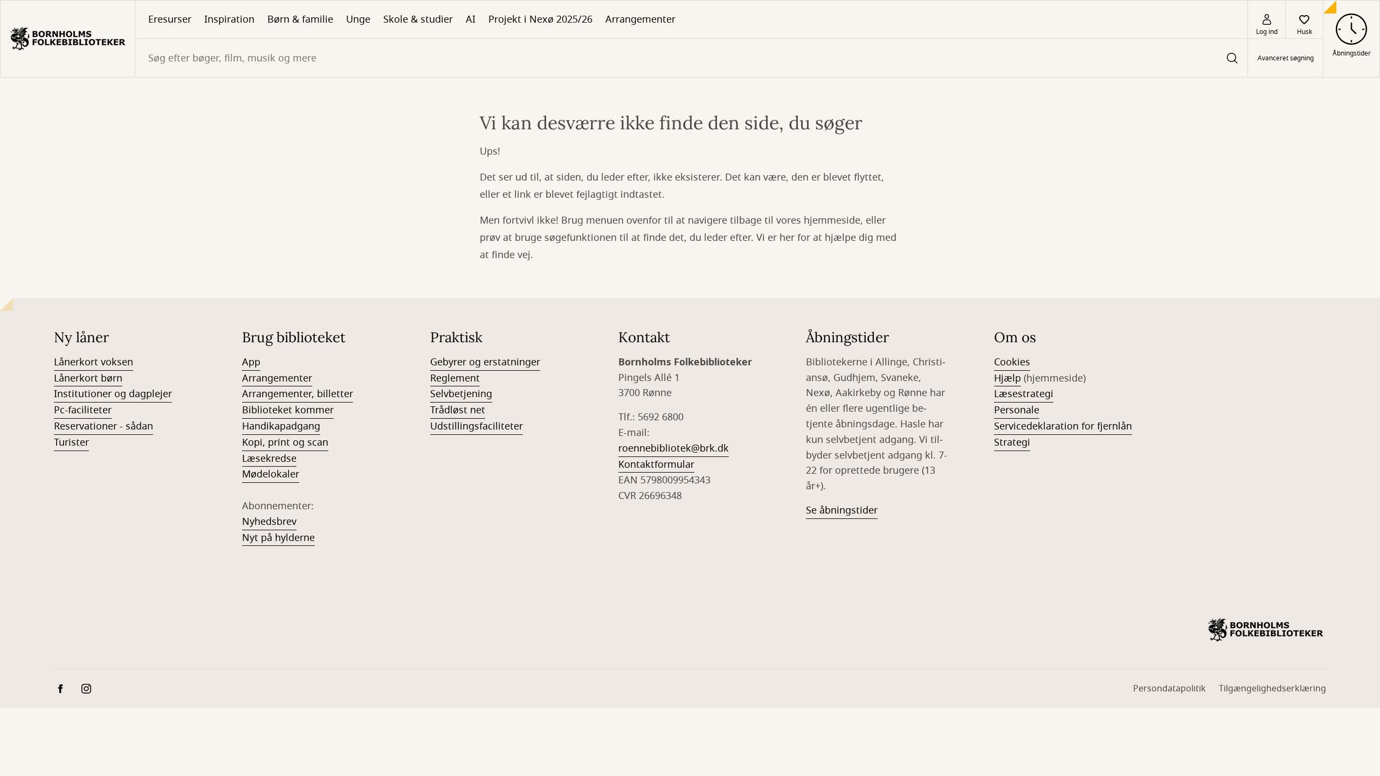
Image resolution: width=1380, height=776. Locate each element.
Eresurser (169, 19)
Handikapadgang (281, 426)
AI (470, 19)
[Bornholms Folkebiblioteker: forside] (68, 39)
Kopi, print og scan (285, 442)
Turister (71, 442)
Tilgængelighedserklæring (1272, 688)
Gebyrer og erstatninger (485, 362)
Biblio (255, 410)
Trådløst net (457, 410)
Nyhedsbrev (269, 522)
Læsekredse (269, 459)
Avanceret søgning (1286, 58)
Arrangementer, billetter (297, 394)
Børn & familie (300, 19)
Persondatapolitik (1169, 688)
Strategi (1012, 442)
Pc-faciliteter (83, 410)
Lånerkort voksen (93, 362)
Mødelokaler (270, 474)
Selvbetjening (461, 394)
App (251, 362)
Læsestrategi (1023, 394)
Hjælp (1007, 378)
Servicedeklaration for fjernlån (1063, 426)
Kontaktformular (656, 465)
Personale (1016, 410)
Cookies (1012, 362)
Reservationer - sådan (103, 426)
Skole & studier (418, 19)
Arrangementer (640, 19)
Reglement (455, 378)
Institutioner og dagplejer (113, 394)
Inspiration (229, 19)
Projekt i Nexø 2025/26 (540, 19)
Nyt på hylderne (278, 538)
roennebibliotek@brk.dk (673, 448)
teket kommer (301, 410)
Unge (358, 19)
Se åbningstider (842, 510)
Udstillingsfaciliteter (476, 426)
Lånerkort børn (88, 378)
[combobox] (691, 58)
